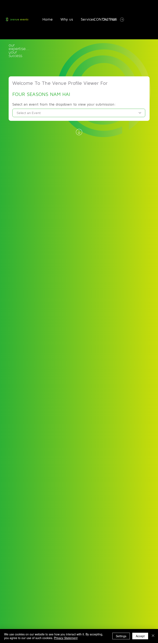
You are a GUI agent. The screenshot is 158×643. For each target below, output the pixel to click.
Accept (140, 636)
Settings (121, 636)
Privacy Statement (66, 638)
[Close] (153, 636)
